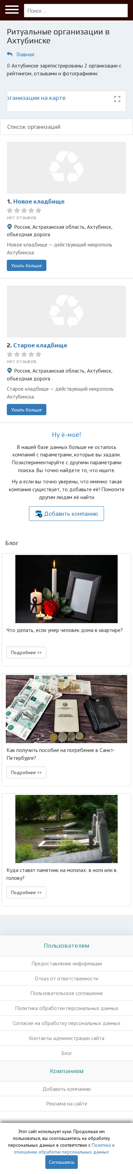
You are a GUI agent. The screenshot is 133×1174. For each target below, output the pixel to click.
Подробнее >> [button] (26, 652)
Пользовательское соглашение (66, 993)
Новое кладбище (38, 201)
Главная (25, 54)
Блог (66, 1053)
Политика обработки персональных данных (66, 1008)
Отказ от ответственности (66, 978)
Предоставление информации (66, 963)
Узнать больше (26, 265)
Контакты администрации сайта (66, 1038)
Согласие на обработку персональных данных (66, 1023)
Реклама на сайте (66, 1103)
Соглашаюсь (61, 1162)
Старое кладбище (40, 345)
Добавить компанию (71, 513)
